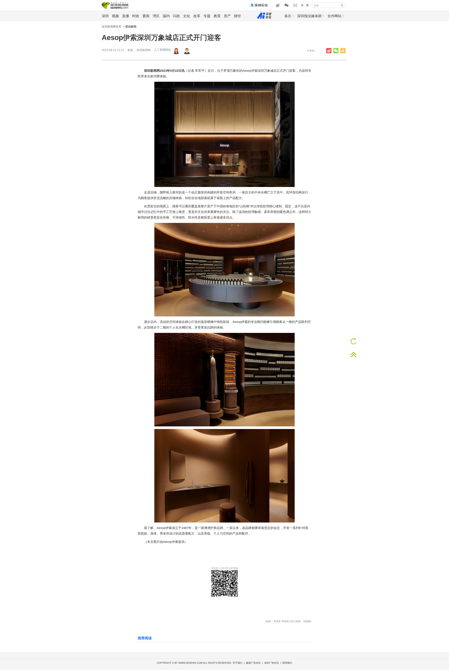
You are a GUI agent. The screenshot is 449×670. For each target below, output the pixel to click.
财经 (237, 16)
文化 (186, 16)
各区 (287, 16)
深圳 (105, 16)
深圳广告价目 (271, 662)
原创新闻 (130, 26)
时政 (135, 16)
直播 (125, 16)
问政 (176, 16)
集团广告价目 (253, 662)
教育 (217, 16)
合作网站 (334, 16)
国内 (166, 16)
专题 (206, 16)
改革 (196, 16)
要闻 (145, 16)
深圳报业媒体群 (309, 16)
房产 (227, 16)
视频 (115, 16)
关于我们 (237, 662)
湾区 (156, 16)
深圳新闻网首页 (111, 26)
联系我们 (287, 662)
